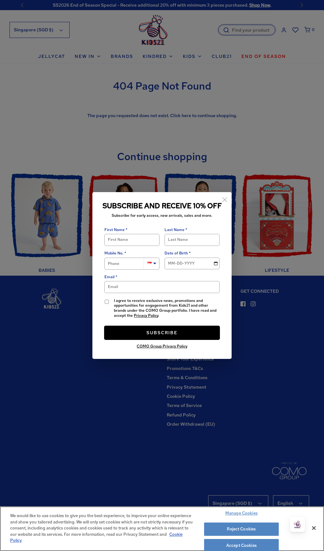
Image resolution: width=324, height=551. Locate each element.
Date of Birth (176, 253)
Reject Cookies (241, 529)
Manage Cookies (241, 513)
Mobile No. (113, 253)
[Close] (224, 199)
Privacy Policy (146, 315)
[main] (162, 528)
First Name (114, 230)
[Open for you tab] (297, 524)
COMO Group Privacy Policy (162, 346)
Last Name (174, 230)
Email (109, 277)
